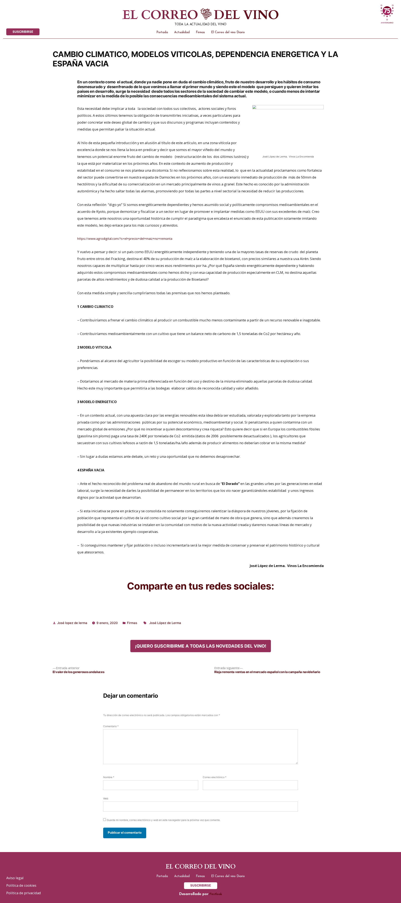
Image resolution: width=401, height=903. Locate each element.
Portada (162, 32)
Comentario (111, 726)
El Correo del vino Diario (228, 32)
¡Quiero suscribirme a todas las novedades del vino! (200, 646)
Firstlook (215, 894)
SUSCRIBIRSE (23, 32)
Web (105, 798)
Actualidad (182, 32)
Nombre (108, 777)
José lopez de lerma (72, 623)
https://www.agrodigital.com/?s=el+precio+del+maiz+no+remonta (124, 238)
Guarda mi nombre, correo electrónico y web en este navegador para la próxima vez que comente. (163, 820)
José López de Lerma (165, 623)
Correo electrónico (214, 777)
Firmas (200, 32)
